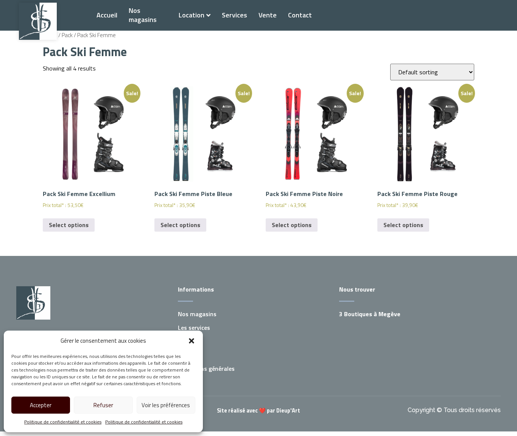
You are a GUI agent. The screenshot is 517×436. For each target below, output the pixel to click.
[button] (191, 341)
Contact (300, 15)
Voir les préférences (166, 405)
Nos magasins (143, 15)
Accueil (107, 15)
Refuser (103, 405)
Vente (267, 15)
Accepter (40, 405)
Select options (69, 224)
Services (234, 15)
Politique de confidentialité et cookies (62, 421)
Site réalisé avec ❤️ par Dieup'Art (258, 410)
